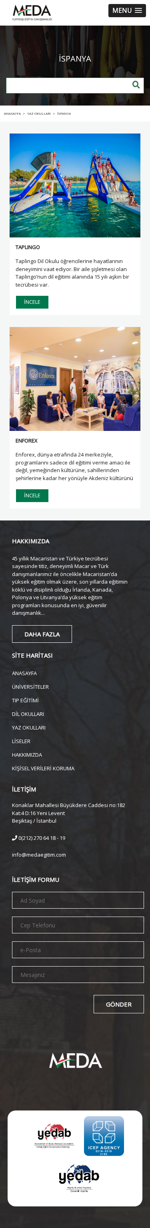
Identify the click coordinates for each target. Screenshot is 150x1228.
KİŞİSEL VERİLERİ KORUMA (43, 768)
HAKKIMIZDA (27, 754)
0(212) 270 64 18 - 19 (41, 837)
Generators (50, 1211)
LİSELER (21, 741)
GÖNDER (119, 1004)
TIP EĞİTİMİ (25, 700)
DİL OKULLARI (28, 713)
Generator (15, 1211)
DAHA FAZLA (42, 634)
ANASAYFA (24, 673)
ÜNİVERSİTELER (30, 686)
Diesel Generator (94, 1211)
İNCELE (32, 301)
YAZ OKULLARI (29, 727)
